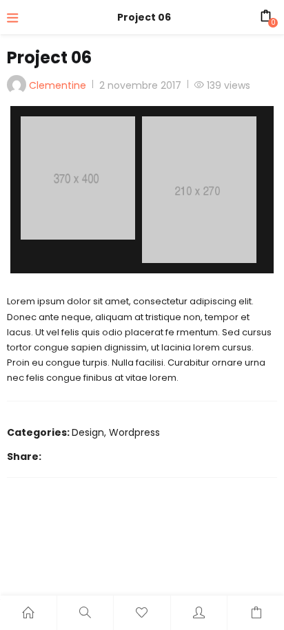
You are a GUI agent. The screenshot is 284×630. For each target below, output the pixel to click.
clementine (57, 85)
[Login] (199, 613)
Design (88, 432)
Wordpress (134, 432)
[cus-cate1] (78, 178)
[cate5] (199, 189)
